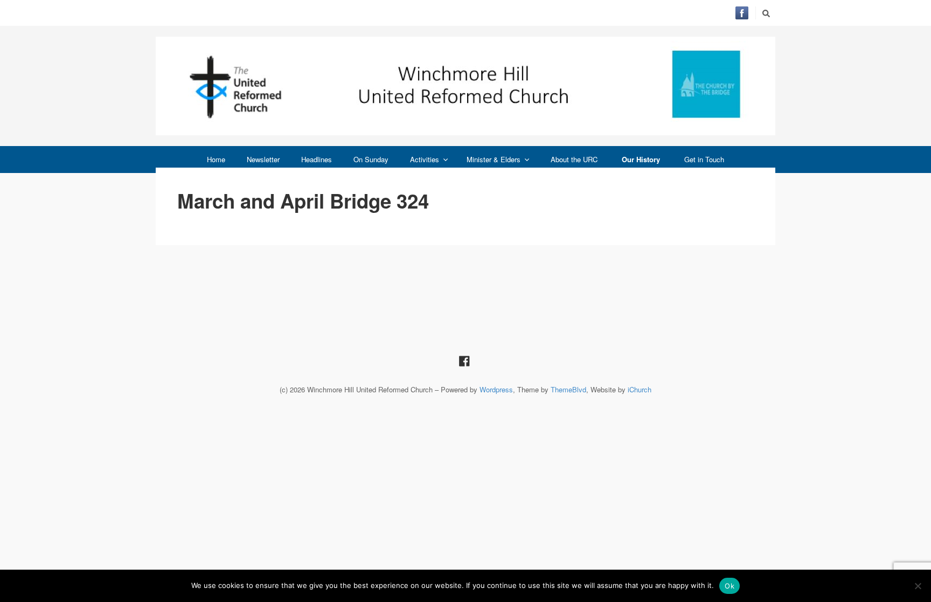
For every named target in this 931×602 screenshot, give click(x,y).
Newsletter (263, 159)
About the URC (574, 159)
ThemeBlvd (568, 389)
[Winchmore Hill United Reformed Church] (465, 86)
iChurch (639, 389)
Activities (424, 159)
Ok (729, 586)
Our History (641, 159)
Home (216, 159)
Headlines (316, 159)
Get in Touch (704, 159)
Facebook (741, 12)
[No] (917, 585)
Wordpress (496, 389)
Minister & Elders (493, 159)
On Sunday (370, 159)
